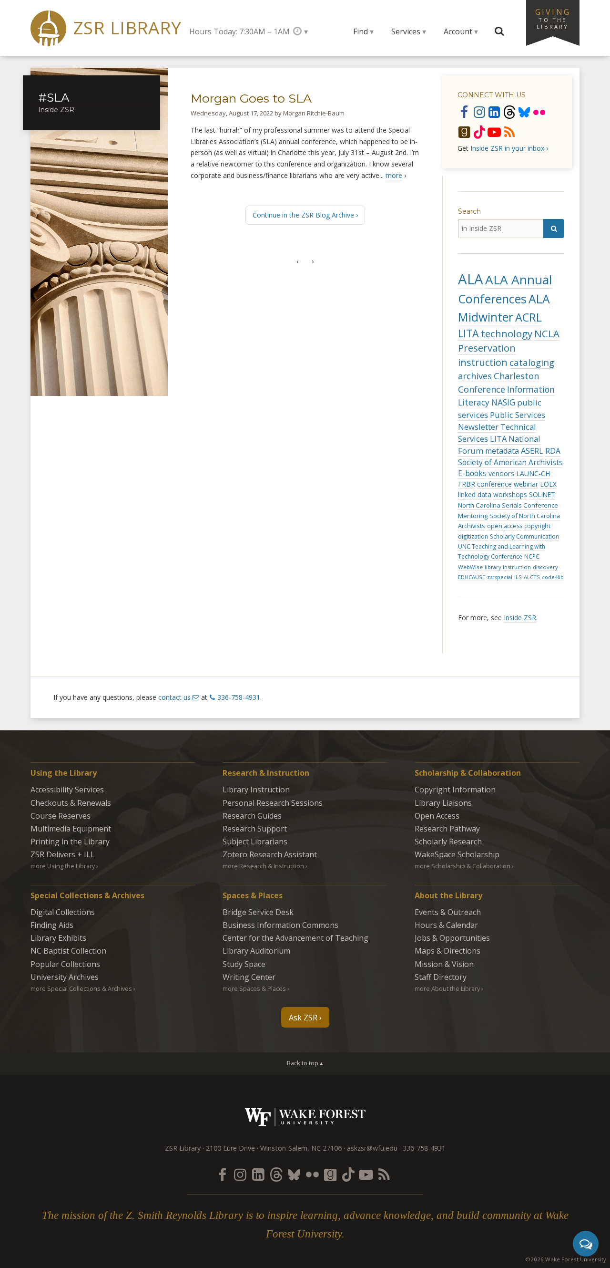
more (394, 175)
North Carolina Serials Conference (508, 505)
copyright (537, 526)
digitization (473, 536)
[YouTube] (494, 132)
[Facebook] (464, 112)
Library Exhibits (58, 938)
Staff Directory (441, 977)
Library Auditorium (256, 951)
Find (360, 31)
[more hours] (300, 31)
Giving (552, 18)
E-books (472, 473)
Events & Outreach (448, 912)
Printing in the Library (70, 841)
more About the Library (447, 988)
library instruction (508, 567)
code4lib (553, 577)
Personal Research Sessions (273, 803)
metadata (502, 451)
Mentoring (473, 515)
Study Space (244, 964)
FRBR (466, 483)
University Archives (64, 977)
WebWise (470, 567)
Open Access (437, 816)
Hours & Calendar (446, 925)
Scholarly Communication (524, 536)
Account (458, 31)
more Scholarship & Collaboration (462, 866)
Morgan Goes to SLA (251, 98)
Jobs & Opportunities (452, 938)
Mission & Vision (444, 964)
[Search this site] (499, 31)
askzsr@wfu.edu (372, 1148)
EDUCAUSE (471, 577)
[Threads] (509, 112)
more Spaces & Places (254, 988)
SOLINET (542, 494)
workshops (510, 494)
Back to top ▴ (305, 1063)
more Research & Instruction (263, 866)
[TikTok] (479, 132)
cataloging (531, 362)
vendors (501, 473)
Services (405, 31)
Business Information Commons (280, 925)
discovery (545, 567)
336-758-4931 (238, 697)
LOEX (548, 483)
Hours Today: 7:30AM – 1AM (239, 31)
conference (494, 483)
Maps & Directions (447, 951)
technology (506, 333)
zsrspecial (499, 577)
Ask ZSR (303, 1017)
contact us (174, 697)
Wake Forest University (305, 1117)
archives (475, 376)
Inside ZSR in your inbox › (509, 148)
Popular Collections (65, 964)
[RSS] (509, 132)
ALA (470, 279)
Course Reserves (60, 816)
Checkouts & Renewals (70, 803)
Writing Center (249, 977)
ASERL (532, 451)
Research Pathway (447, 828)
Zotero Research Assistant (270, 854)
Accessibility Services (67, 789)
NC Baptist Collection (68, 951)
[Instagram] (479, 112)
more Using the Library (62, 866)
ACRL (528, 317)
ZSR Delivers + (62, 854)
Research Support (255, 828)
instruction (483, 362)
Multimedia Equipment (70, 828)
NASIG (503, 402)
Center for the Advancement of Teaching (295, 938)
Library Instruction (256, 789)
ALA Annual (518, 279)
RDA (552, 451)
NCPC (531, 556)
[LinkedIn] (494, 112)
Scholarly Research (448, 841)
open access (504, 526)
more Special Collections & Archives (81, 988)
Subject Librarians (255, 841)
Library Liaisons (443, 803)
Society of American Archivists (510, 462)
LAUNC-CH (533, 473)
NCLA (546, 333)
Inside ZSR (520, 617)
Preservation (487, 348)
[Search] (553, 228)
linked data (474, 494)
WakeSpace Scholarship (457, 854)
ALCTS (532, 577)
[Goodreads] (464, 132)
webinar (526, 483)
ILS (518, 577)
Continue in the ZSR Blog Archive (303, 214)
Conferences (492, 299)
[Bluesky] (524, 112)
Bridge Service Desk (258, 912)
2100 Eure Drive (230, 1148)
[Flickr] (539, 112)
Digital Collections (62, 912)
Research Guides (252, 816)
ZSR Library (127, 28)
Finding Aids (51, 925)
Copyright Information (455, 789)
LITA (468, 333)
